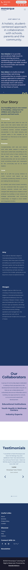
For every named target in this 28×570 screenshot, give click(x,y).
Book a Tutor (21, 2)
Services (3, 519)
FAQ (2, 533)
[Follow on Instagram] (23, 5)
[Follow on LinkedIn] (20, 5)
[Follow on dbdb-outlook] (25, 5)
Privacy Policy (5, 521)
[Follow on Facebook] (18, 5)
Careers (3, 536)
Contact (3, 523)
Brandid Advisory (14, 565)
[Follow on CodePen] (15, 544)
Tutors (3, 531)
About (3, 516)
